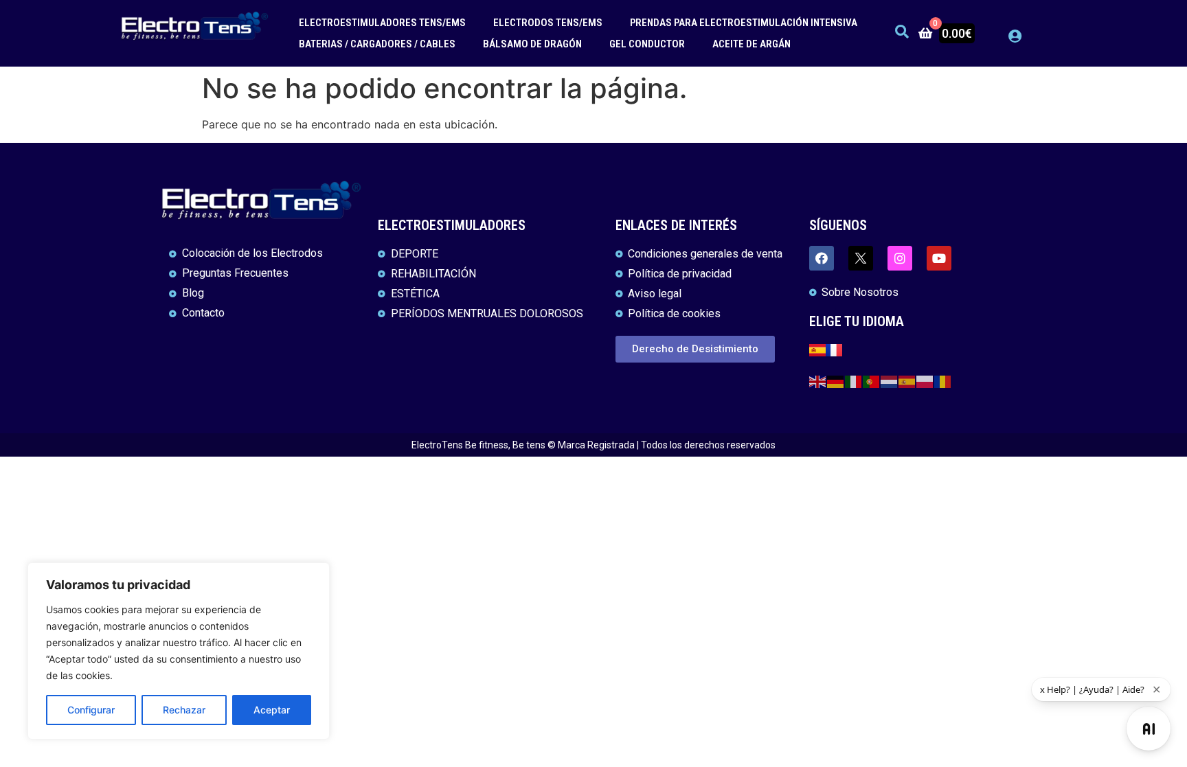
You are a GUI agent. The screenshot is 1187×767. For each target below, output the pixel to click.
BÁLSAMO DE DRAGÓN (532, 44)
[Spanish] (907, 380)
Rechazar (184, 710)
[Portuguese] (872, 380)
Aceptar (271, 710)
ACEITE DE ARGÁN (751, 44)
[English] (818, 380)
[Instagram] (900, 258)
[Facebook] (821, 258)
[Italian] (854, 380)
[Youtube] (939, 258)
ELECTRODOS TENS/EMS (547, 22)
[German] (836, 380)
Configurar (91, 710)
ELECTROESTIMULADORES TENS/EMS (382, 22)
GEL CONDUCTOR (647, 44)
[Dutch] (889, 380)
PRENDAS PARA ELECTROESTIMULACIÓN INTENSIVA (743, 22)
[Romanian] (943, 380)
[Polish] (925, 380)
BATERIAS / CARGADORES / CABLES (377, 44)
